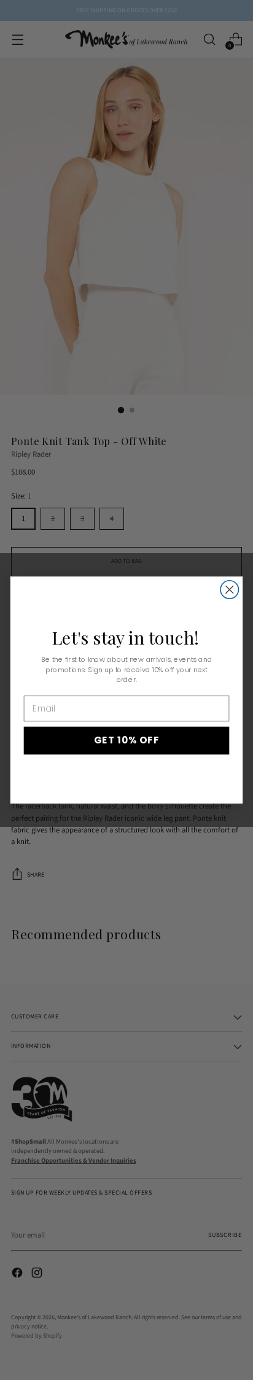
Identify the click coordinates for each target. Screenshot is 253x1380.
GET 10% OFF (126, 740)
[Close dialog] (229, 590)
